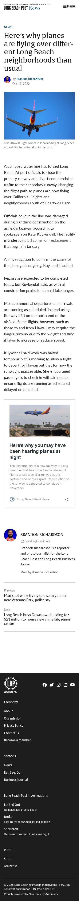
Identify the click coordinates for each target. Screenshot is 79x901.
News (8, 27)
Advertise (10, 866)
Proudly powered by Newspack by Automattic (31, 894)
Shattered (26, 831)
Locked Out (20, 807)
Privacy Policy (13, 726)
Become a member (17, 740)
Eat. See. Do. (12, 772)
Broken (27, 819)
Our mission (12, 718)
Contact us (11, 733)
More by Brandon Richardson (39, 572)
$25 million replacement (50, 240)
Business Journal (16, 780)
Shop (7, 859)
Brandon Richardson (29, 79)
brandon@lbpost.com (37, 541)
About (8, 711)
